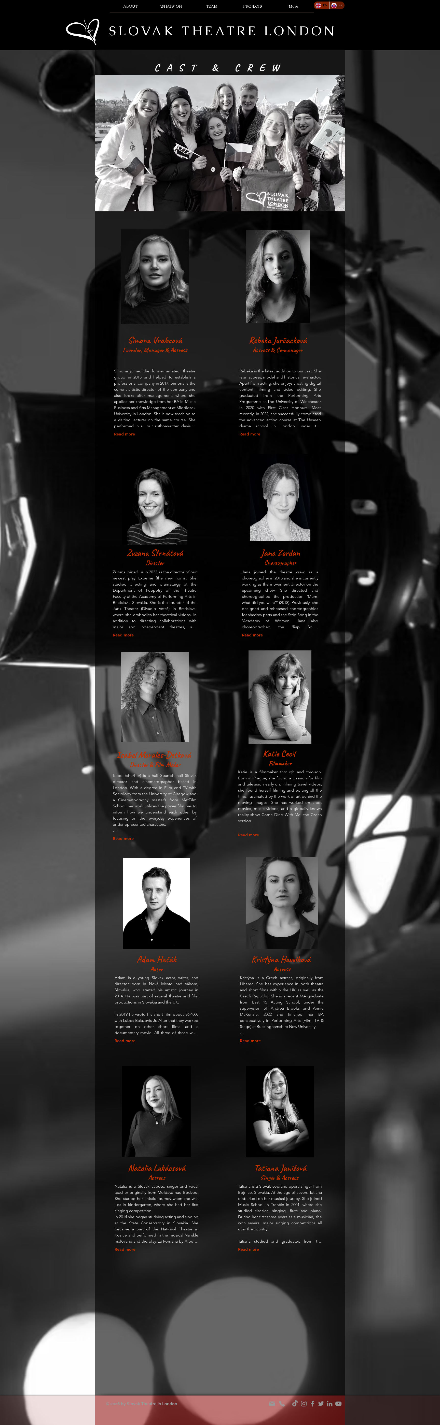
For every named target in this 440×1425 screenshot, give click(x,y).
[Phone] (282, 1404)
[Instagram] (304, 1403)
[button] (211, 8)
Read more (124, 434)
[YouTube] (338, 1403)
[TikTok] (295, 1403)
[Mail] (272, 1403)
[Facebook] (312, 1403)
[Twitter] (321, 1403)
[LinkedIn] (330, 1403)
